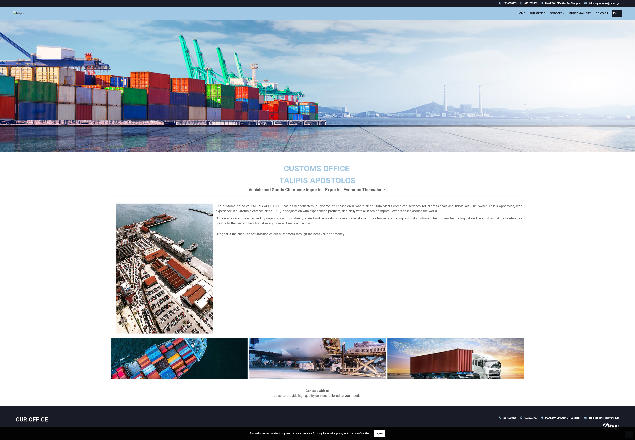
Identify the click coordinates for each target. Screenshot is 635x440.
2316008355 (510, 3)
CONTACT (602, 13)
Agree (379, 433)
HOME (521, 13)
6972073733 (531, 3)
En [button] (614, 13)
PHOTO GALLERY (580, 13)
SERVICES (556, 13)
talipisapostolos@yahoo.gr (604, 3)
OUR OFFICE (537, 13)
